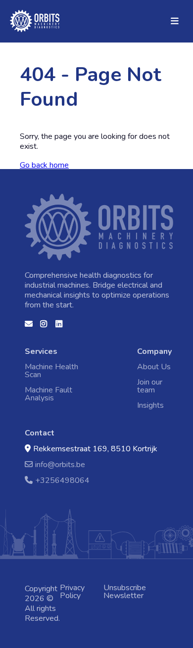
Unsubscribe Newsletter (124, 591)
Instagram (44, 327)
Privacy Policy (72, 591)
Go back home (44, 165)
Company (154, 351)
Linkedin (59, 327)
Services (41, 351)
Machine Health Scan (51, 370)
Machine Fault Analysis (48, 394)
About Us (154, 366)
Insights (150, 405)
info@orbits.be (60, 464)
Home (22, 15)
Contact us (29, 327)
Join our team (149, 386)
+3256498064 (62, 480)
